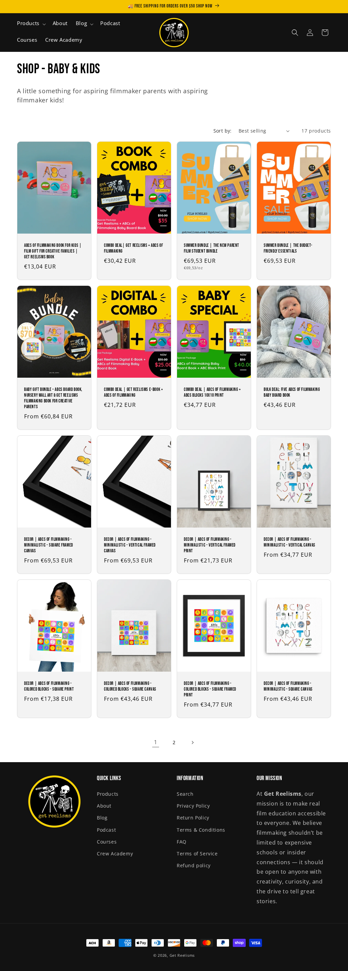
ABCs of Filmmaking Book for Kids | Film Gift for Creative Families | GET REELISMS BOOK (53, 251)
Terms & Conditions (201, 830)
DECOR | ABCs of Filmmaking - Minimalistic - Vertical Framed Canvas (130, 545)
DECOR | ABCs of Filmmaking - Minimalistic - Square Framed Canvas (48, 545)
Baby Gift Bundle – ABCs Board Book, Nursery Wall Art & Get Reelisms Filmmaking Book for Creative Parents (53, 398)
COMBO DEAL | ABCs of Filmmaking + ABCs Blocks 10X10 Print (212, 392)
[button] (31, 24)
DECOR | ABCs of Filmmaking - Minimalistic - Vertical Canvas (289, 542)
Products (108, 794)
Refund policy (194, 865)
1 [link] (155, 742)
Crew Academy (115, 853)
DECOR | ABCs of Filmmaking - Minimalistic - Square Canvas (288, 686)
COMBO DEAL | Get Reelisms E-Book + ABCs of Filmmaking (133, 392)
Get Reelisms (182, 955)
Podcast (106, 830)
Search (185, 794)
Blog (102, 817)
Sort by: (222, 130)
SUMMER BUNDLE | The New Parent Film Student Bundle (211, 248)
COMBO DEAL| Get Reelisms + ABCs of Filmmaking (133, 248)
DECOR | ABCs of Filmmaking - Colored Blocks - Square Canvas (130, 686)
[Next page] (192, 742)
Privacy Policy (193, 805)
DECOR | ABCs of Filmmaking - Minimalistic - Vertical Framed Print (210, 545)
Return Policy (193, 817)
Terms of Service (197, 853)
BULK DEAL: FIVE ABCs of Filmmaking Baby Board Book (292, 392)
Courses (107, 841)
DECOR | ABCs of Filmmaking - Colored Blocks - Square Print (49, 686)
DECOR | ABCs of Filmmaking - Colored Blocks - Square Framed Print (210, 689)
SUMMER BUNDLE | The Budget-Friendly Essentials (288, 248)
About (104, 805)
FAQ (182, 841)
